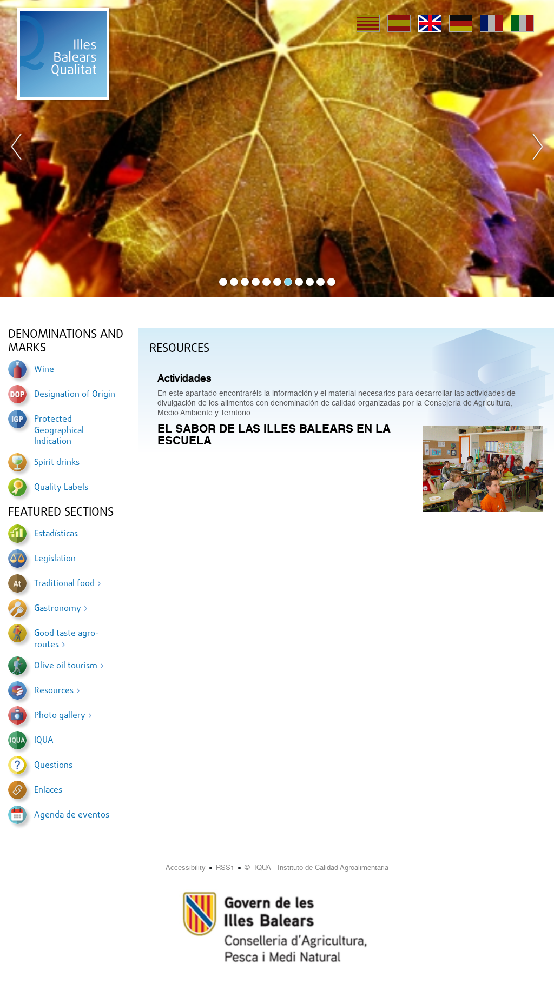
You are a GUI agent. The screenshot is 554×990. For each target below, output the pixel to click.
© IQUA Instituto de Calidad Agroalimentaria (316, 867)
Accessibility (186, 867)
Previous (17, 148)
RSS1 (225, 867)
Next (537, 148)
